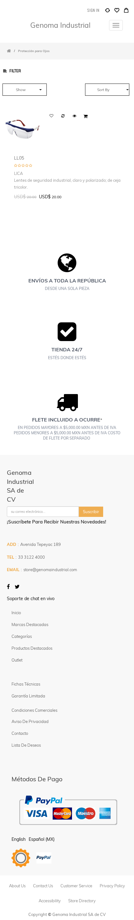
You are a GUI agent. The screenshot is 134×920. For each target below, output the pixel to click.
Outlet (17, 659)
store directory (82, 900)
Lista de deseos (26, 745)
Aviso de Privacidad (30, 721)
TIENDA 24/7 (67, 349)
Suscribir (91, 511)
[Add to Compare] (107, 12)
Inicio (16, 612)
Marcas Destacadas (30, 624)
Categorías (22, 636)
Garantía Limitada (29, 695)
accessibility (50, 900)
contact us (43, 885)
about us (17, 885)
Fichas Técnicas (26, 684)
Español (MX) (42, 839)
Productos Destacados (32, 648)
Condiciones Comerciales (34, 710)
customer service (76, 885)
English (19, 839)
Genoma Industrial (60, 25)
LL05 (19, 158)
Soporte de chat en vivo (31, 598)
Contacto (20, 733)
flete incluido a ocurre (66, 420)
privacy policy (112, 885)
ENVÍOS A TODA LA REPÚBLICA (67, 280)
